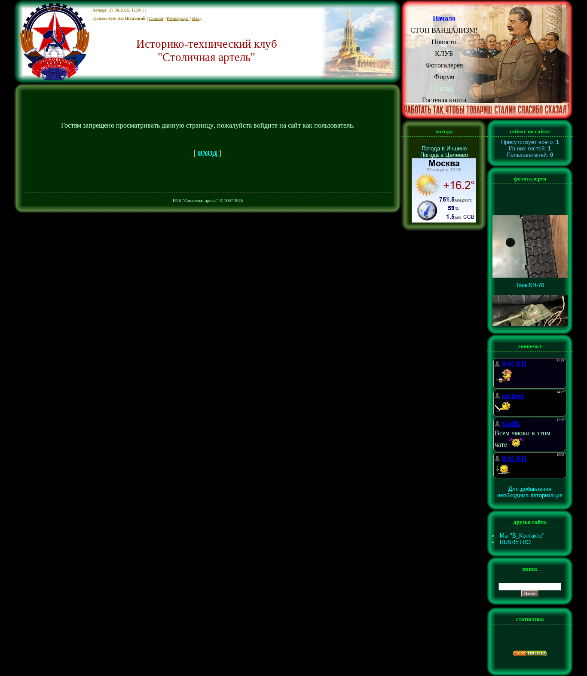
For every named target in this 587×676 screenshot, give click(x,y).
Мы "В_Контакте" (522, 535)
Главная (156, 18)
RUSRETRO (515, 542)
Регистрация (178, 18)
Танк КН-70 (530, 281)
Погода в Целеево (444, 155)
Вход (197, 18)
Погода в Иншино (444, 148)
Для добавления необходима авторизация (530, 492)
